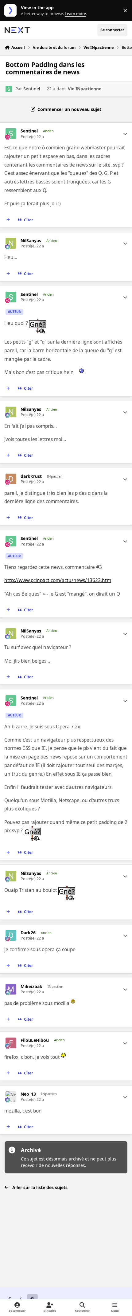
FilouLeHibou (35, 1040)
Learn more (12, 11)
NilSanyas (31, 240)
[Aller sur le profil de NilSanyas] (11, 243)
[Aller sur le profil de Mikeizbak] (11, 989)
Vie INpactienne (84, 89)
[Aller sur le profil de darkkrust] (11, 479)
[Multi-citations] (8, 220)
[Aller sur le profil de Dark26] (11, 935)
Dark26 (28, 933)
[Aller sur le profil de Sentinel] (9, 89)
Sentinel (31, 89)
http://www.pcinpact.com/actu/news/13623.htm (57, 580)
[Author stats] (125, 133)
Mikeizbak (31, 986)
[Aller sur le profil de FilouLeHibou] (11, 1043)
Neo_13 (28, 1094)
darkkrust (31, 476)
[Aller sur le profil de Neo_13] (11, 1096)
